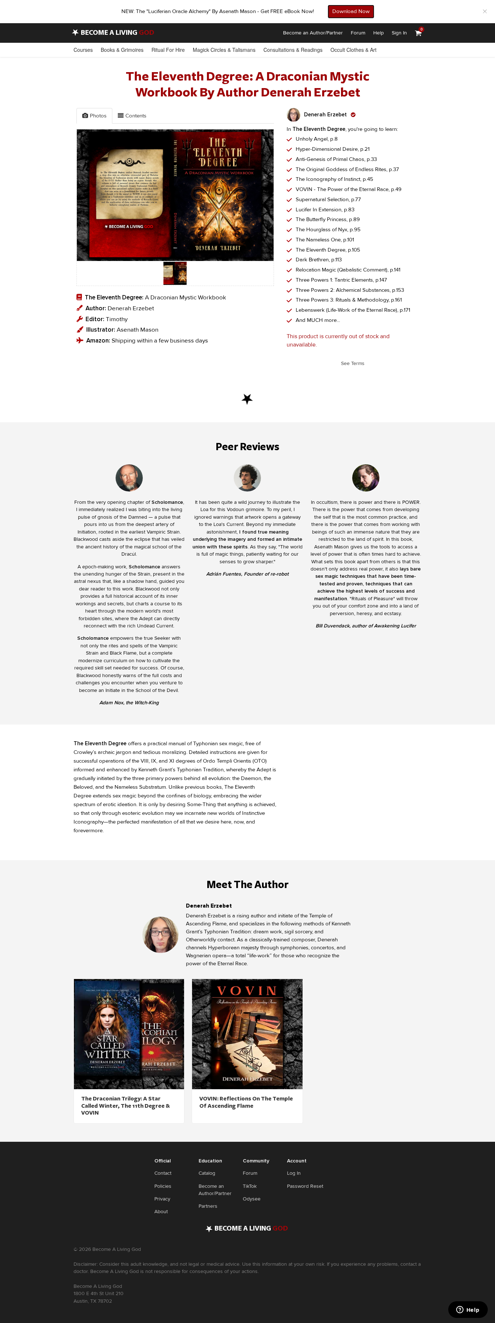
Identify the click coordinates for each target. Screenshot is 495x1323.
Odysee (252, 1199)
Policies (162, 1186)
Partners (208, 1206)
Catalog (207, 1173)
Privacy (162, 1199)
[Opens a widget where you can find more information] (468, 1310)
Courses (83, 49)
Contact (162, 1173)
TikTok (250, 1186)
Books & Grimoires (122, 49)
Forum (358, 33)
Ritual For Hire (168, 49)
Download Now (351, 11)
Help (378, 33)
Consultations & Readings (293, 49)
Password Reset (305, 1186)
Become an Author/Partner (313, 33)
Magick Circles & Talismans (224, 49)
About (161, 1211)
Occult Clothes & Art (353, 49)
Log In (294, 1173)
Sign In (399, 33)
